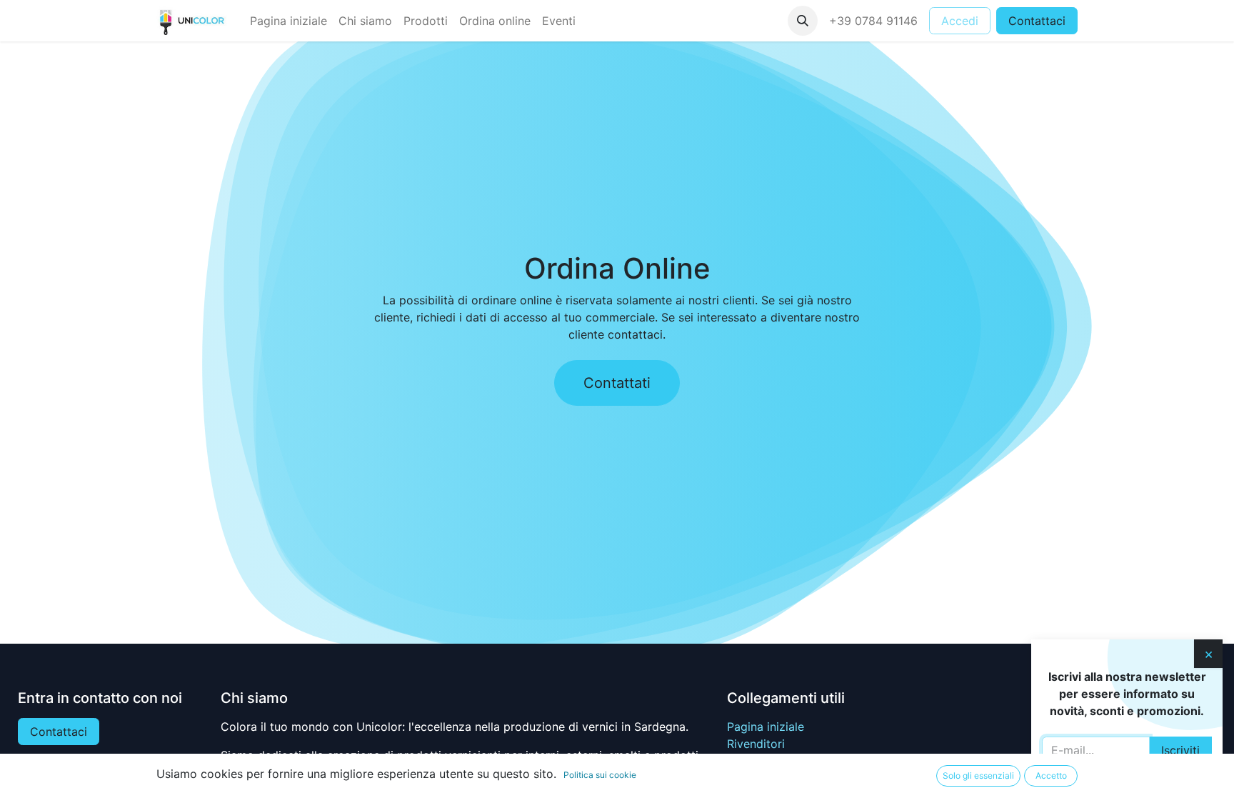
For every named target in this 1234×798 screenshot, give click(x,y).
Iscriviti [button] (1180, 750)
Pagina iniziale (765, 726)
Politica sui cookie (599, 774)
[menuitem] (288, 20)
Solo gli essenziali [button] (978, 775)
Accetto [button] (1051, 775)
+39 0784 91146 (873, 21)
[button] (803, 21)
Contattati (617, 382)
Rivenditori (756, 744)
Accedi (959, 21)
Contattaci (1036, 21)
